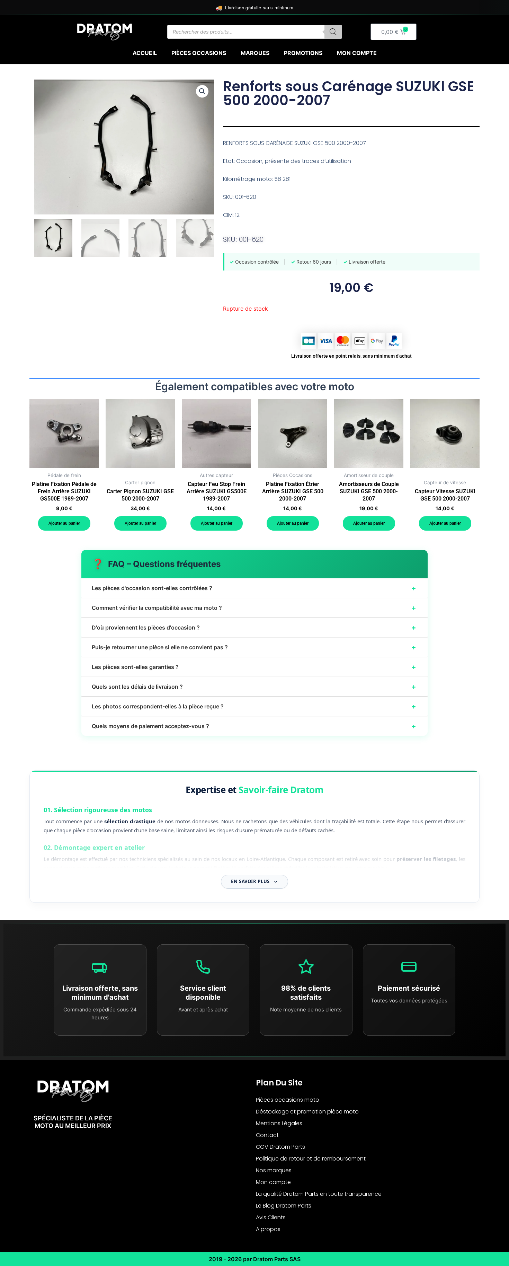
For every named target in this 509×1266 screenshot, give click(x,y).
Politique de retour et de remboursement (311, 1159)
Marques (255, 52)
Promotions (303, 52)
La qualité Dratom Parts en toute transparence (319, 1194)
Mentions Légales (279, 1123)
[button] (202, 91)
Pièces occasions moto (287, 1100)
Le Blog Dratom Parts (283, 1206)
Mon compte (357, 52)
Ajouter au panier (64, 523)
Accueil (145, 52)
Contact (267, 1135)
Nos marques (274, 1170)
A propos (268, 1229)
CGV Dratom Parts (280, 1147)
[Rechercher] (333, 32)
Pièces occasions (198, 52)
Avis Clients (271, 1217)
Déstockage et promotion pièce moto (307, 1112)
